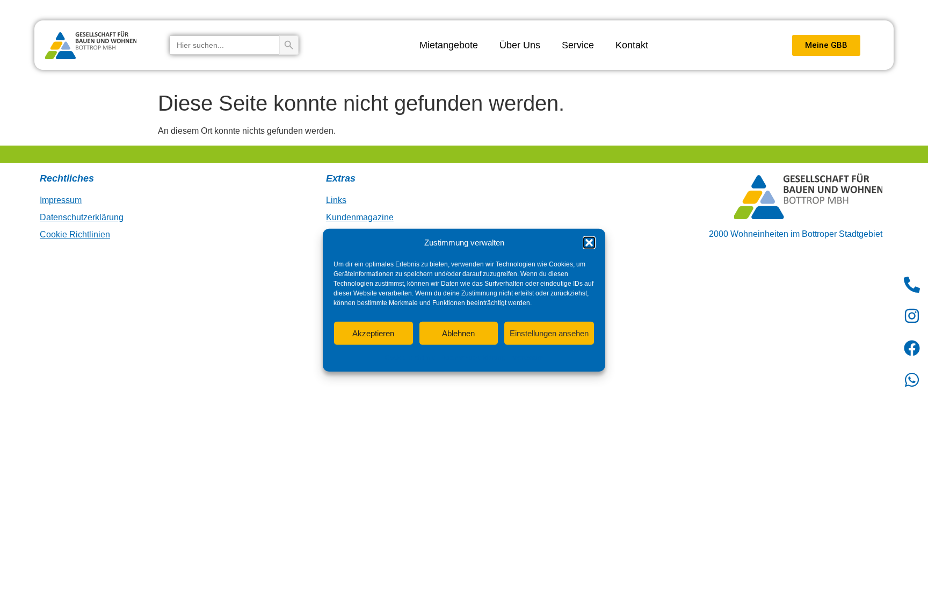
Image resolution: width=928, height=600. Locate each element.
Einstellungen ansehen (549, 332)
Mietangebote (448, 45)
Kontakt (631, 45)
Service (578, 45)
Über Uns (519, 45)
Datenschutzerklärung (473, 358)
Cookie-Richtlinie (410, 358)
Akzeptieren (373, 332)
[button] (589, 242)
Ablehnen (458, 332)
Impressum (527, 358)
